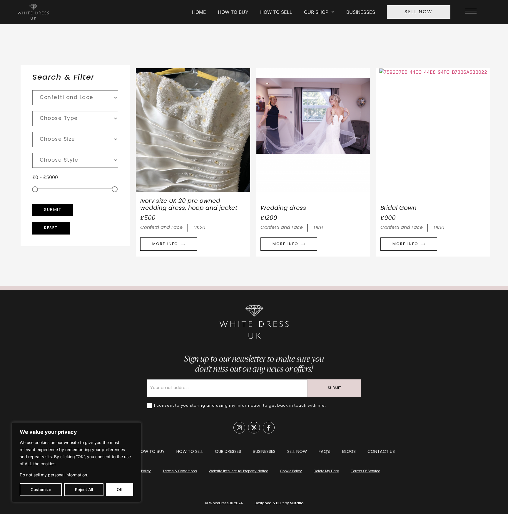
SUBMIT (334, 388)
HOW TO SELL (276, 12)
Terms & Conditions (180, 471)
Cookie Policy (291, 471)
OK (120, 489)
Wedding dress (283, 208)
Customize (41, 489)
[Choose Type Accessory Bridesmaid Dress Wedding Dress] (75, 118)
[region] (76, 462)
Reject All (84, 489)
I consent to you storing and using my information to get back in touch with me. (239, 406)
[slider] (35, 189)
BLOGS (349, 452)
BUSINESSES (360, 12)
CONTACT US (381, 452)
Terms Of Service (365, 471)
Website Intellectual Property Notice (238, 471)
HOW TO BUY (233, 12)
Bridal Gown (398, 208)
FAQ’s (324, 452)
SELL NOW (297, 452)
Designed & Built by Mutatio (279, 503)
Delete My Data (326, 471)
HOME (199, 12)
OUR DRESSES (228, 452)
